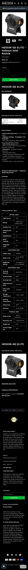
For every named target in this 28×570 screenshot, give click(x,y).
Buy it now (14, 79)
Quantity (4, 67)
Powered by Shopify (19, 564)
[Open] (3, 566)
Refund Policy (17, 517)
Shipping (4, 62)
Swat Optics (11, 564)
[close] (26, 8)
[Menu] (25, 3)
